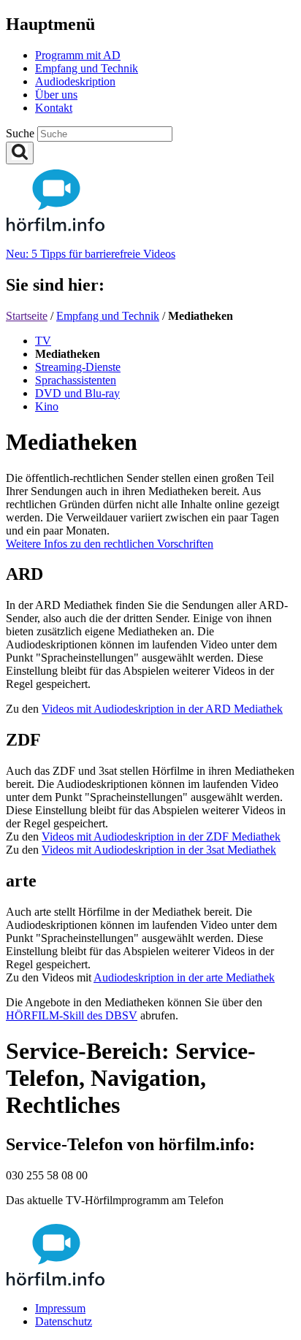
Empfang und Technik (107, 316)
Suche (21, 133)
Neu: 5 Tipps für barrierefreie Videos (90, 254)
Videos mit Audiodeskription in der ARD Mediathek (162, 708)
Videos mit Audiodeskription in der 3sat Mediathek (159, 849)
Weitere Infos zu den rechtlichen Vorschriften (109, 543)
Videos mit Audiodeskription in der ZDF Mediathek (161, 836)
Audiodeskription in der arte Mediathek (184, 977)
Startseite (26, 316)
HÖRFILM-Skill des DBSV (71, 1015)
